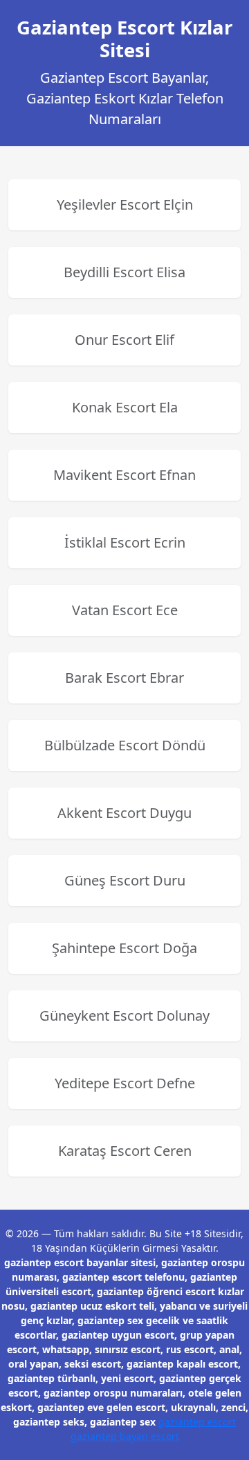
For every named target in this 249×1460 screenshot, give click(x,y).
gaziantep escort (197, 1421)
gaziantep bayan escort (125, 1436)
